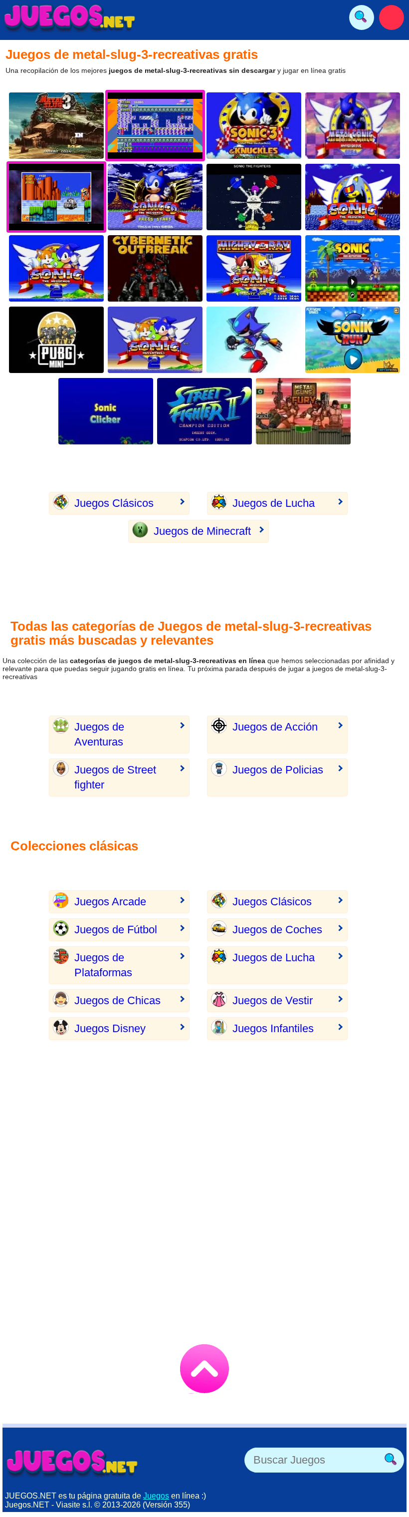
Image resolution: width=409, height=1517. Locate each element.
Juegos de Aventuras (99, 734)
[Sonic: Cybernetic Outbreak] (155, 268)
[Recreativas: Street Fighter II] (204, 411)
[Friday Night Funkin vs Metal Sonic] (253, 340)
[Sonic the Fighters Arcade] (253, 197)
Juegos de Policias (277, 769)
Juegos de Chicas (117, 1000)
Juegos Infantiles (273, 1028)
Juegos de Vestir (272, 1000)
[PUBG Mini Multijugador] (56, 340)
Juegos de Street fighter (115, 777)
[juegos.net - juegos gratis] (72, 1463)
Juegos (156, 1496)
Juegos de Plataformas (103, 965)
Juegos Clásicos (114, 503)
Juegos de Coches (277, 929)
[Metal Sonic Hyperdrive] (352, 125)
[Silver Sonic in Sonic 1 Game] (352, 197)
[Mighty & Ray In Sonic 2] (253, 268)
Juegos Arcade (110, 901)
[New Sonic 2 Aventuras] (155, 340)
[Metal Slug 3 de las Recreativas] (56, 125)
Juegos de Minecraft (202, 531)
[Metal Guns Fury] (303, 411)
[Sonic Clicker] (105, 411)
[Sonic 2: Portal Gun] (56, 268)
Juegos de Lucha (273, 503)
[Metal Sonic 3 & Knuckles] (253, 125)
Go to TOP (204, 1369)
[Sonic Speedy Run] (352, 340)
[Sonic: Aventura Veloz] (352, 268)
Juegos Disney (110, 1028)
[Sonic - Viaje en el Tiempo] (155, 197)
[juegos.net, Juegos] (69, 17)
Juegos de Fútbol (115, 929)
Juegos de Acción (275, 727)
